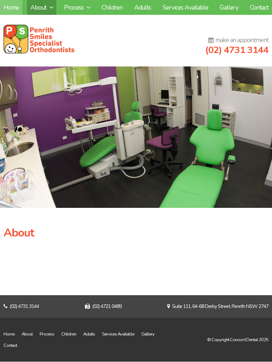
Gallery (147, 334)
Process (47, 334)
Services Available (118, 334)
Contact (10, 345)
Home (9, 334)
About (27, 334)
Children (68, 334)
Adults (89, 334)
